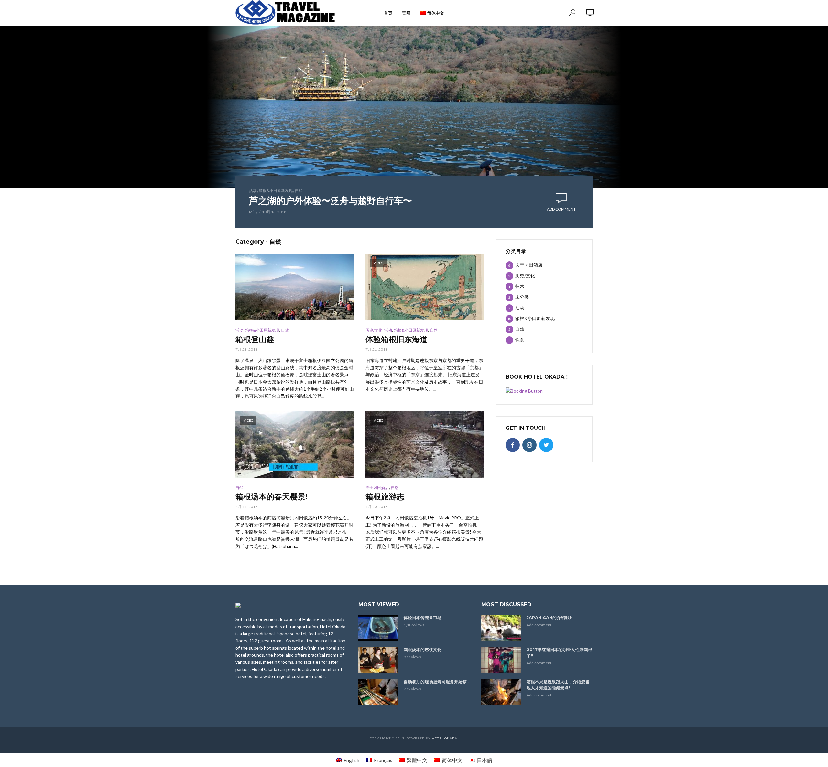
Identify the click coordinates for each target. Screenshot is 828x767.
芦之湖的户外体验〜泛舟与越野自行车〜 (330, 200)
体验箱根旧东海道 (396, 339)
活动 (253, 190)
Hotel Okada (444, 738)
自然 (298, 190)
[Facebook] (513, 445)
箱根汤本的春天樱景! (271, 496)
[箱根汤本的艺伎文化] (378, 660)
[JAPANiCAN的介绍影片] (501, 628)
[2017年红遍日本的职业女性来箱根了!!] (501, 660)
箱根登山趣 (254, 339)
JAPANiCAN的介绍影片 (550, 617)
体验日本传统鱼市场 (422, 617)
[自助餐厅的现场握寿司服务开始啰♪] (378, 692)
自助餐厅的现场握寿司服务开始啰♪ (436, 681)
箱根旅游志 (384, 496)
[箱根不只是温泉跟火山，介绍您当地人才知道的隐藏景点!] (501, 692)
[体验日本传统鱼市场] (378, 628)
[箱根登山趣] (294, 287)
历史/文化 (373, 330)
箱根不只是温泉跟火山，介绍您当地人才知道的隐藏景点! (558, 684)
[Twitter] (546, 445)
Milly (253, 211)
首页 (388, 13)
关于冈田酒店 (377, 487)
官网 (406, 13)
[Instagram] (529, 445)
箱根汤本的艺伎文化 (422, 649)
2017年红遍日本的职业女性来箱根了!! (559, 652)
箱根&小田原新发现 (276, 190)
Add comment (561, 209)
